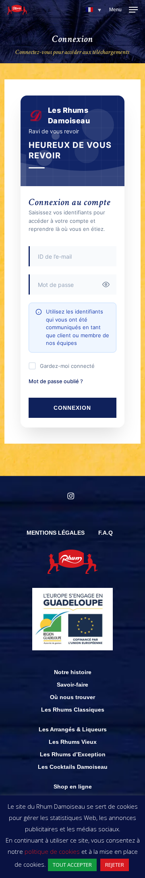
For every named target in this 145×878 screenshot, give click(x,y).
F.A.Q (105, 532)
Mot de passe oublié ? (56, 381)
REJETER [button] (114, 864)
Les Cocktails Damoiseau (73, 767)
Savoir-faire (72, 684)
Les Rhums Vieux (73, 742)
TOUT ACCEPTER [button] (72, 864)
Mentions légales (56, 532)
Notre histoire (72, 672)
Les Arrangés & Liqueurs (73, 729)
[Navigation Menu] (123, 10)
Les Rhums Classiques (72, 709)
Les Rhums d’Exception (73, 754)
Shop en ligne (73, 786)
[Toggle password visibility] (106, 284)
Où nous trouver (72, 697)
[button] (93, 10)
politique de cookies (52, 851)
